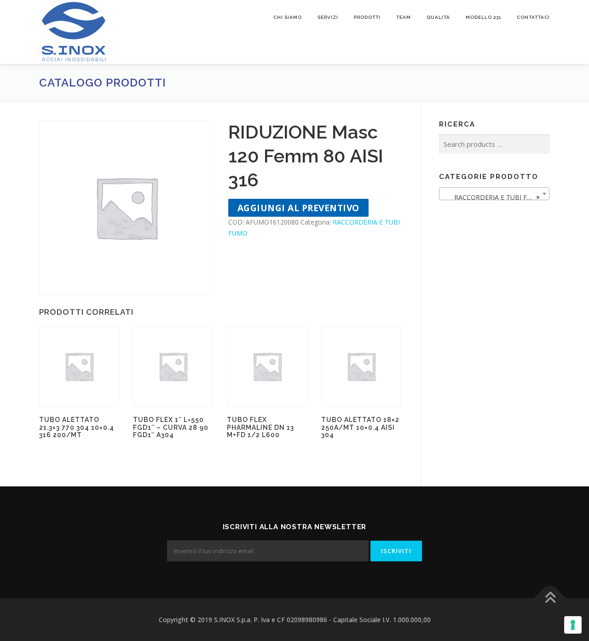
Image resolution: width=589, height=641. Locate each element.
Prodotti (367, 17)
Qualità (438, 17)
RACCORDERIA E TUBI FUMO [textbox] (493, 197)
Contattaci (533, 17)
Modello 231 (483, 17)
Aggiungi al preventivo (298, 208)
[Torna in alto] (550, 598)
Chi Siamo (287, 17)
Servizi (328, 17)
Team (403, 17)
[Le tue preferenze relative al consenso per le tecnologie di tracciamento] (573, 625)
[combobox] (494, 193)
